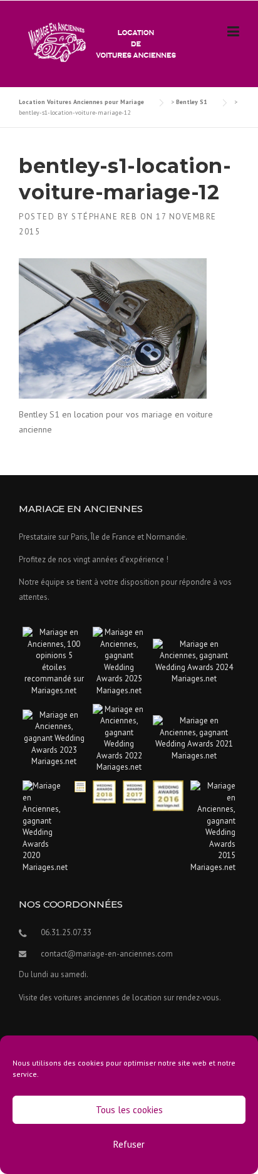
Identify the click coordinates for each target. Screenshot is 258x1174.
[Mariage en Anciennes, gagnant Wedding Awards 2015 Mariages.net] (212, 825)
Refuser (129, 1144)
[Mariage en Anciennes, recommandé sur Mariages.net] (54, 661)
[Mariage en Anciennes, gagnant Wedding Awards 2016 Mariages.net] (168, 795)
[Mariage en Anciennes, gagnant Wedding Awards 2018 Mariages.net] (104, 791)
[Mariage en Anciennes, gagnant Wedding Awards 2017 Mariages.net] (134, 791)
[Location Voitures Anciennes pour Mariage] (99, 41)
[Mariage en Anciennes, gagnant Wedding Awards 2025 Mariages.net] (119, 661)
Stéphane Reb (104, 216)
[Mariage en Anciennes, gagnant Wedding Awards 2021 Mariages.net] (194, 738)
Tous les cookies (129, 1110)
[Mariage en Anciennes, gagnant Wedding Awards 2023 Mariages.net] (54, 738)
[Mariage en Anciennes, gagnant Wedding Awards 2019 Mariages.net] (80, 785)
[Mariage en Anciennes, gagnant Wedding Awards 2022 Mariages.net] (119, 738)
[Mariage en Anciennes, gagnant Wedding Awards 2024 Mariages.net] (194, 661)
